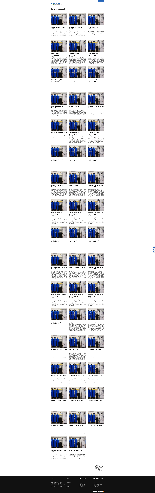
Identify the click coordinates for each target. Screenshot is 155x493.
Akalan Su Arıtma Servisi (95, 322)
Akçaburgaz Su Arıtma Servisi (73, 350)
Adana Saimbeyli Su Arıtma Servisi (56, 80)
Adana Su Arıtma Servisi (76, 27)
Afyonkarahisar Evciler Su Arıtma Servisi (58, 240)
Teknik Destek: (53, 483)
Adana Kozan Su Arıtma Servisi (74, 54)
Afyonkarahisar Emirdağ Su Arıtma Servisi (95, 213)
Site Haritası (68, 486)
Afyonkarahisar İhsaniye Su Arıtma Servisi (95, 240)
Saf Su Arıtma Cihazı (95, 486)
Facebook (52, 486)
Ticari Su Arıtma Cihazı (96, 485)
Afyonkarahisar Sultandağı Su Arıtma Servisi (95, 295)
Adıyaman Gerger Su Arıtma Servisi (57, 159)
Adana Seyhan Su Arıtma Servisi (93, 80)
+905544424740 (58, 483)
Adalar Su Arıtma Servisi (58, 27)
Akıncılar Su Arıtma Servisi (76, 400)
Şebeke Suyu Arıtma (82, 483)
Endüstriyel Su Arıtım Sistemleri (99, 466)
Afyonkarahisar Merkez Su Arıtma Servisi (95, 268)
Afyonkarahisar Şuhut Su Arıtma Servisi (58, 322)
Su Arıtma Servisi (97, 468)
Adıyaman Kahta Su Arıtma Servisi (93, 159)
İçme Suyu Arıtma (82, 484)
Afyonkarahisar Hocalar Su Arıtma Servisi (77, 240)
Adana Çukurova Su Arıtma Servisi (56, 54)
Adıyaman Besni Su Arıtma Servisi (74, 133)
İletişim (67, 485)
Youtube (62, 486)
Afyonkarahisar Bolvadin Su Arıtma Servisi (95, 186)
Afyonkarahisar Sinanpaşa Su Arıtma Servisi (76, 295)
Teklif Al (67, 483)
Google (60, 486)
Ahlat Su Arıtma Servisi (76, 322)
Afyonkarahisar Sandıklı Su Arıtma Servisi (58, 295)
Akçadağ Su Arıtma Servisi (95, 349)
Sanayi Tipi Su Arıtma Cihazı (97, 479)
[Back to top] (153, 492)
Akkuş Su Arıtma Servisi (58, 425)
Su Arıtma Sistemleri (97, 469)
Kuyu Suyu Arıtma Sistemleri (98, 467)
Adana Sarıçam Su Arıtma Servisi (74, 80)
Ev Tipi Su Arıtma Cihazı (96, 483)
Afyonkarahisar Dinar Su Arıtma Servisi (76, 213)
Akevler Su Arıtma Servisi (95, 375)
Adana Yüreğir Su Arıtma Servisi (74, 107)
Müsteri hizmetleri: (54, 482)
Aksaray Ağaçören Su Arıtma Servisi (75, 451)
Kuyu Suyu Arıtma (82, 479)
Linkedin (57, 486)
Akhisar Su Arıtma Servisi (58, 400)
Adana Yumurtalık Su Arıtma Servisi (57, 107)
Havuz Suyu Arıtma (82, 485)
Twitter (55, 486)
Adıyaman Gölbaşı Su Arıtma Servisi (75, 159)
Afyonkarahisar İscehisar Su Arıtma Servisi (59, 268)
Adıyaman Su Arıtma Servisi (59, 132)
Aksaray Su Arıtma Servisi (58, 450)
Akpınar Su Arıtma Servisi (95, 425)
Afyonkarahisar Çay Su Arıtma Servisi (57, 213)
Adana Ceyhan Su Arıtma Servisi (93, 28)
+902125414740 (59, 482)
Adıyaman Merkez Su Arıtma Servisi (57, 186)
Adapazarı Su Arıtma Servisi (96, 106)
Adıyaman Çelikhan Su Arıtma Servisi (94, 133)
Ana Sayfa (67, 479)
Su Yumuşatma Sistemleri (98, 470)
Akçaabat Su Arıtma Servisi (59, 349)
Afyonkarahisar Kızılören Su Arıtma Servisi (77, 268)
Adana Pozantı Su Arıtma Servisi (93, 54)
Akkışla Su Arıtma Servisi (95, 400)
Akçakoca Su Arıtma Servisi (59, 375)
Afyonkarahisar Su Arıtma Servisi (74, 186)
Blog (67, 487)
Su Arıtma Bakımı (82, 486)
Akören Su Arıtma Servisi (76, 425)
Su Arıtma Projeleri (69, 482)
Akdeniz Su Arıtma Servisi (76, 375)
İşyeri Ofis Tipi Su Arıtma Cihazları (97, 484)
